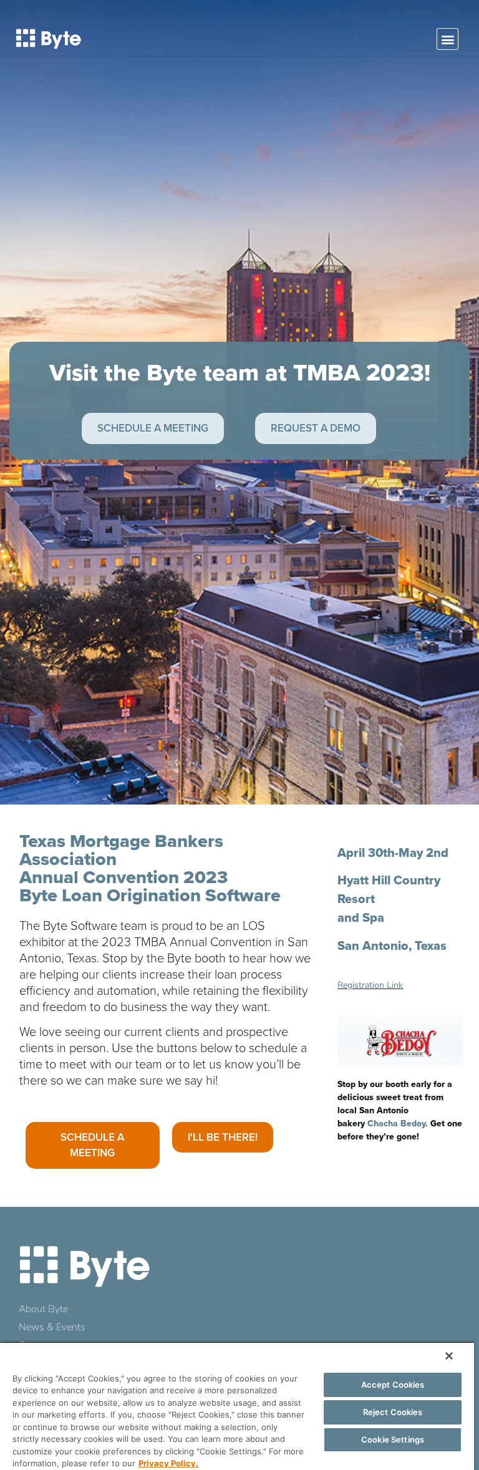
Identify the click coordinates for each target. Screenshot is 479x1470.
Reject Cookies (393, 1412)
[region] (237, 1406)
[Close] (449, 1356)
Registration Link (370, 985)
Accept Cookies (393, 1385)
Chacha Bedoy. (397, 1123)
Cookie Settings (392, 1439)
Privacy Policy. (168, 1463)
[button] (447, 39)
